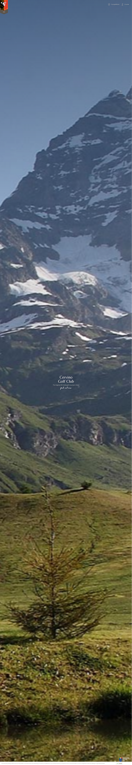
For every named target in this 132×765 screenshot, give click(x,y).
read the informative (110, 763)
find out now (66, 388)
